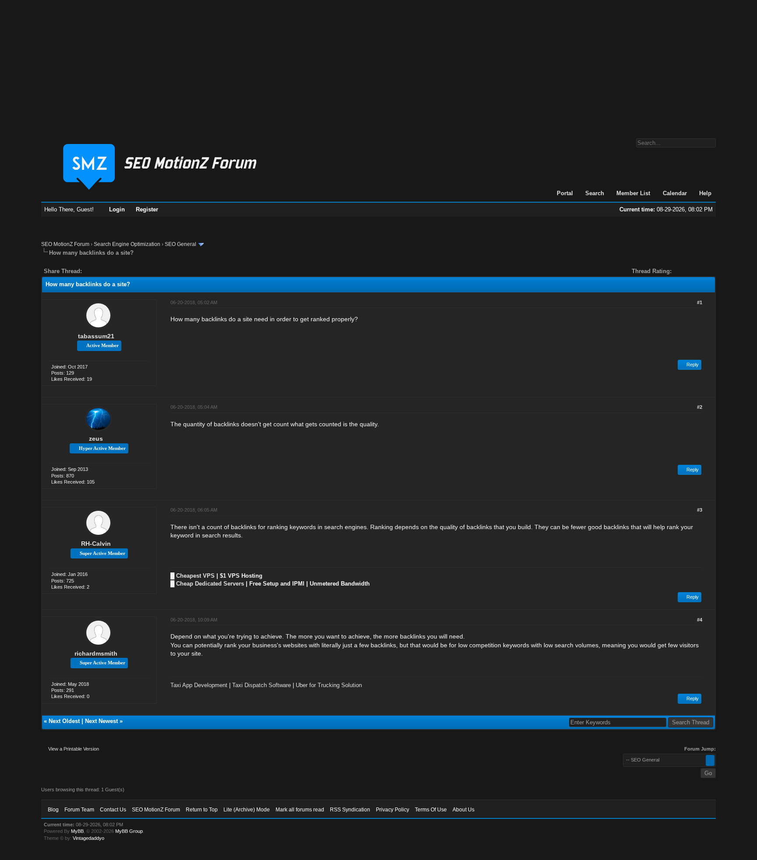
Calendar (675, 193)
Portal (565, 193)
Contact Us (113, 810)
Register (147, 209)
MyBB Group (129, 831)
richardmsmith (95, 653)
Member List (633, 193)
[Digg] (102, 271)
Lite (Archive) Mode (246, 810)
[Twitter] (96, 271)
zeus (96, 438)
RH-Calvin (96, 543)
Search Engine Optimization (127, 244)
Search (594, 193)
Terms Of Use (431, 810)
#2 (699, 407)
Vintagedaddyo (88, 838)
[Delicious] (108, 271)
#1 (699, 302)
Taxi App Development (198, 685)
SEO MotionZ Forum (65, 244)
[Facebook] (90, 271)
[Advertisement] (378, 65)
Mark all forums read (300, 810)
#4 (699, 619)
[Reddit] (115, 271)
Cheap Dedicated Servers (210, 583)
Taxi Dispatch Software (261, 685)
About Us (463, 810)
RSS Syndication (350, 810)
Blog (53, 810)
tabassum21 (96, 336)
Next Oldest (64, 721)
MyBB (77, 831)
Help (705, 193)
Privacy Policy (392, 810)
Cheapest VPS (195, 575)
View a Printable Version (73, 748)
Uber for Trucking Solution (329, 685)
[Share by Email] (130, 271)
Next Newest (101, 721)
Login (117, 209)
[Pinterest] (123, 271)
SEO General (180, 244)
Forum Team (79, 810)
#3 (699, 509)
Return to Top (202, 810)
